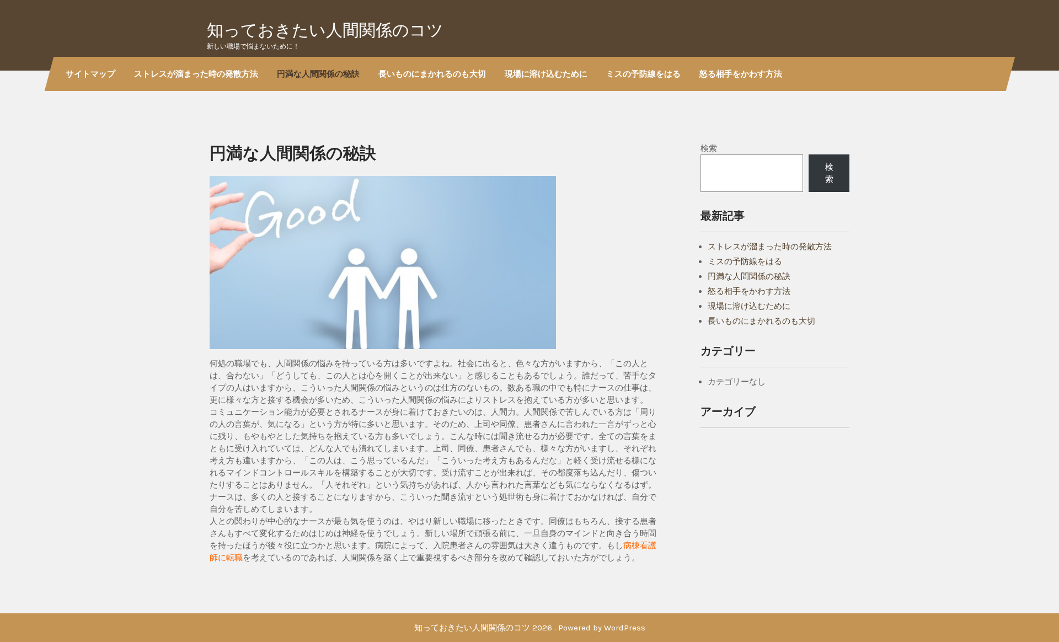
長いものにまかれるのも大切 (432, 73)
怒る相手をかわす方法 (740, 73)
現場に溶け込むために (546, 73)
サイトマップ (90, 73)
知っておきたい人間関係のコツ (325, 30)
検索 (708, 148)
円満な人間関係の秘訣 (318, 73)
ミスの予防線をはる (643, 73)
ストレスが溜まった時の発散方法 (196, 73)
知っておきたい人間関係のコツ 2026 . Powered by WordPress (529, 628)
